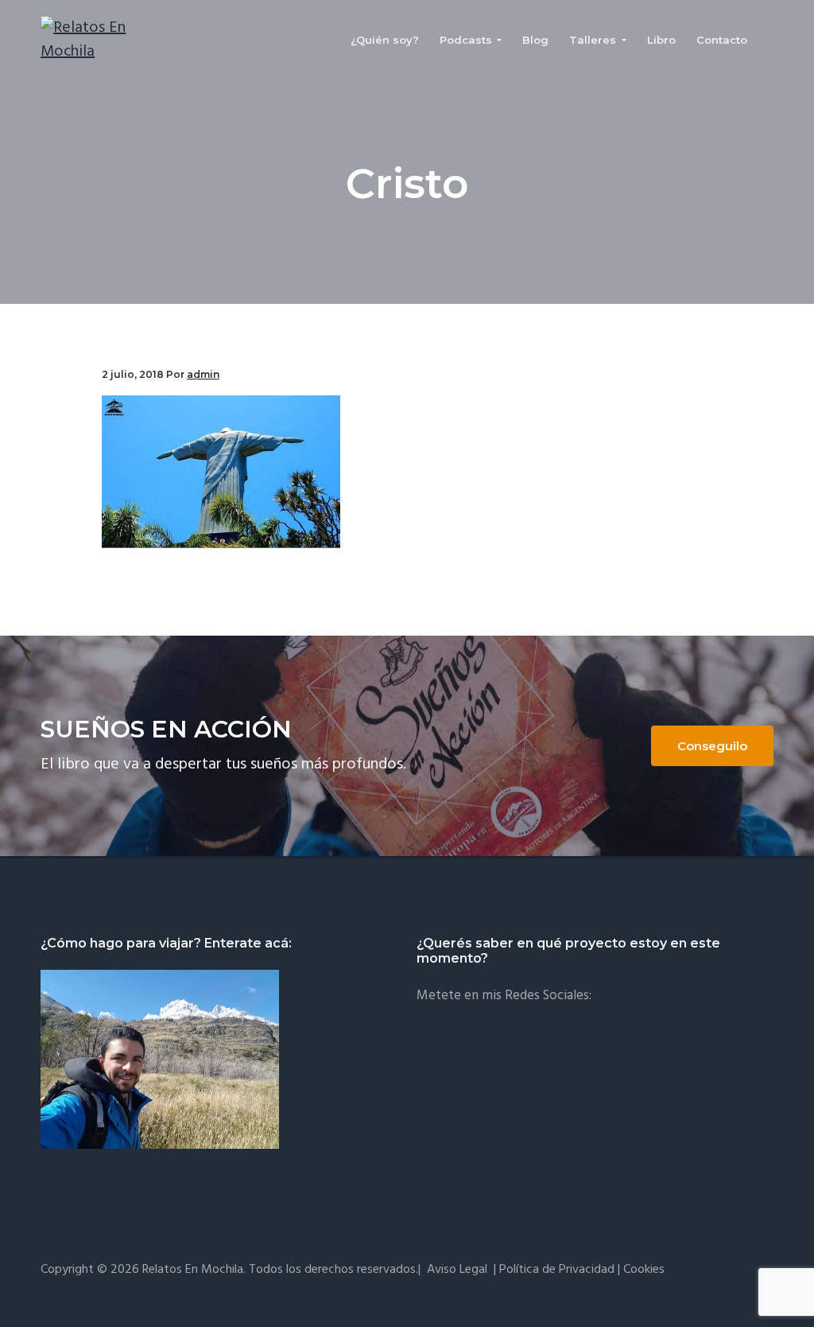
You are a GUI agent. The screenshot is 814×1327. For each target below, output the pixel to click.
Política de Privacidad (556, 1269)
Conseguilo (712, 745)
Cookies (644, 1269)
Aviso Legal (457, 1269)
